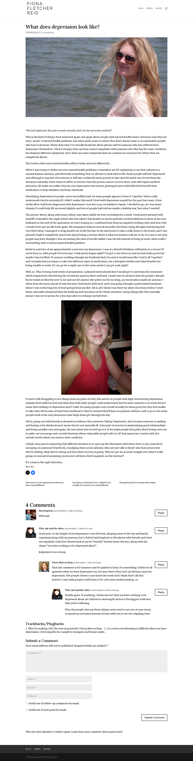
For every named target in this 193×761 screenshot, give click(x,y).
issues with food (93, 283)
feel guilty (135, 429)
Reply (161, 513)
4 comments (47, 32)
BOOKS (159, 8)
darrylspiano (46, 510)
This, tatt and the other (51, 528)
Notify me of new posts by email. (48, 709)
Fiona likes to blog (62, 562)
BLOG (141, 8)
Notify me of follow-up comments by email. (54, 703)
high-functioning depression (145, 398)
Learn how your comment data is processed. (97, 731)
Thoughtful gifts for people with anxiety (137, 482)
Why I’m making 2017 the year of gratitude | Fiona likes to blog (65, 628)
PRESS (150, 8)
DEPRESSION (32, 32)
